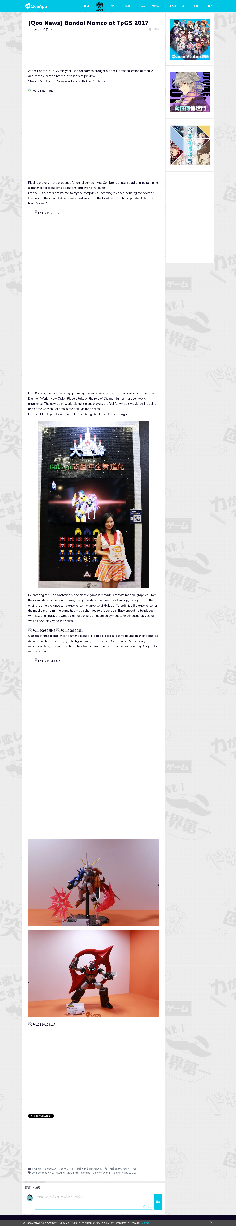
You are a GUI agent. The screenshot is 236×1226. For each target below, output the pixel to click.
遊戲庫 (155, 6)
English (36, 1168)
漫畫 (143, 6)
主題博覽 (76, 1168)
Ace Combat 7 (40, 1172)
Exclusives (50, 1168)
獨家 (128, 6)
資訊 (112, 6)
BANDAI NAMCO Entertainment (71, 1172)
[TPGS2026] (99, 6)
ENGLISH (170, 6)
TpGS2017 (130, 1172)
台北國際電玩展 (93, 1168)
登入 (210, 6)
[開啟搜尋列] (183, 6)
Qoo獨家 (64, 1168)
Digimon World (101, 1172)
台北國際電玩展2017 (117, 1168)
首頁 (86, 6)
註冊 (195, 6)
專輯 (134, 1168)
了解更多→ (147, 1223)
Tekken (116, 1172)
